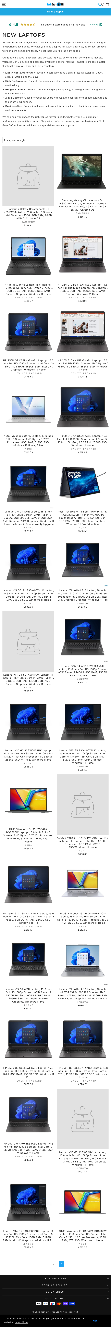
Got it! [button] (96, 1321)
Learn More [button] (21, 1322)
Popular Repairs (55, 1285)
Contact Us (55, 1298)
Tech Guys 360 (54, 1278)
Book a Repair (55, 11)
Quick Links (55, 1292)
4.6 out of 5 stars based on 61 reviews (62, 24)
